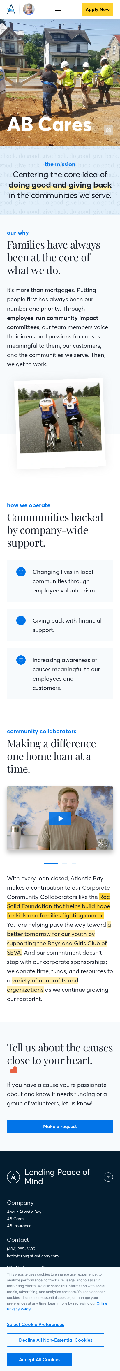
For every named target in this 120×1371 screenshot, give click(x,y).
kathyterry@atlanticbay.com (33, 1256)
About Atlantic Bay (24, 1211)
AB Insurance (19, 1225)
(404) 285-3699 (21, 1249)
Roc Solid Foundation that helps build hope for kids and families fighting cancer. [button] (58, 906)
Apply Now (98, 9)
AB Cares (15, 1218)
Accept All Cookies (39, 1359)
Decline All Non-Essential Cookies (55, 1340)
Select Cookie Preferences (35, 1324)
